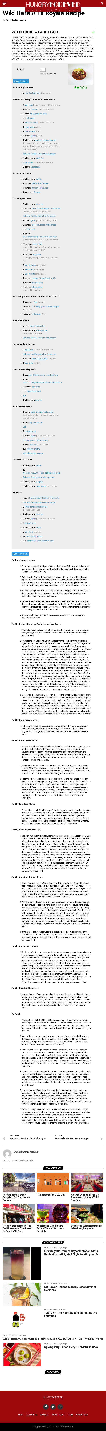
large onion (30, 127)
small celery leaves (34, 536)
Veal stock (35, 167)
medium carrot (31, 122)
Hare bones (28, 162)
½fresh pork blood (40, 188)
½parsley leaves (34, 391)
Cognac (37, 192)
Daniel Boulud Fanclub (15, 20)
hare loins (29, 350)
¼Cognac (31, 118)
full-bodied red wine (38, 114)
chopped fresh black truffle (44, 278)
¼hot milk (31, 229)
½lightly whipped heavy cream (40, 541)
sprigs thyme (30, 431)
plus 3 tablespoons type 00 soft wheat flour (42, 382)
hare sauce (41, 486)
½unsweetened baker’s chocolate (44, 498)
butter (39, 179)
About (20, 1414)
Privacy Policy (58, 1414)
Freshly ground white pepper (35, 440)
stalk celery (30, 131)
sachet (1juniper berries (45, 140)
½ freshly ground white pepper (45, 306)
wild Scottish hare (33, 93)
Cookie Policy (82, 1414)
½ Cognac (36, 314)
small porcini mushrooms (36, 507)
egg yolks (36, 387)
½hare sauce (37, 287)
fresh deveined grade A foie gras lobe (40, 237)
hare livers (29, 269)
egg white (29, 363)
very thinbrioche (37, 326)
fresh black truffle (39, 358)
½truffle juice (37, 283)
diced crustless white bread (44, 225)
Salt (35, 302)
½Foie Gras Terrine (40, 183)
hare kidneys (30, 265)
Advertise (44, 1414)
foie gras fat (41, 330)
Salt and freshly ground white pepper (39, 154)
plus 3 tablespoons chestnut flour (43, 375)
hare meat (37, 244)
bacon (34, 109)
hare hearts (30, 274)
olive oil (39, 204)
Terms (70, 1414)
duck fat (40, 158)
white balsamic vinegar (33, 453)
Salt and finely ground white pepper (39, 477)
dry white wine (35, 422)
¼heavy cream (33, 449)
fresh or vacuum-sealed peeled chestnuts (41, 473)
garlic (33, 136)
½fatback (37, 255)
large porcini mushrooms (42, 412)
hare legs (29, 105)
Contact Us (32, 1414)
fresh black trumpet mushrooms (46, 209)
